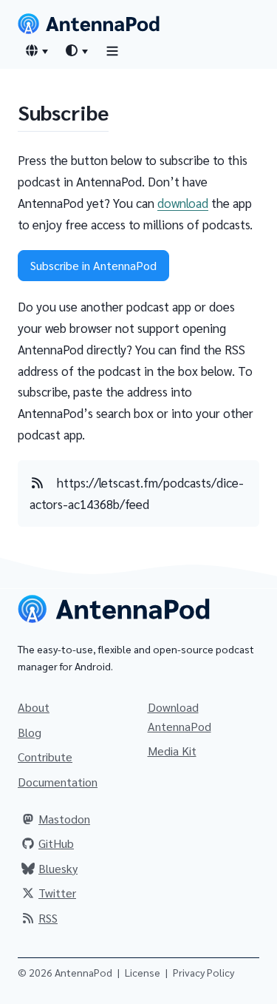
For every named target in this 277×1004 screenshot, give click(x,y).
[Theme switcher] (76, 50)
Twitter (57, 892)
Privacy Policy (203, 972)
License (142, 972)
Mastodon (64, 818)
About (33, 707)
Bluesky (58, 868)
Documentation (58, 781)
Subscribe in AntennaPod (93, 265)
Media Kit (172, 750)
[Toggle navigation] (112, 50)
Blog (29, 732)
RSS (48, 918)
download (182, 203)
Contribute (45, 756)
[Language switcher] (36, 50)
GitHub (56, 843)
